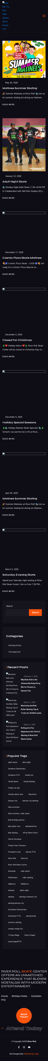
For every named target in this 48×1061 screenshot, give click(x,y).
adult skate (12, 762)
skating (11, 897)
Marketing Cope (31, 1054)
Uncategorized (14, 652)
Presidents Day (14, 852)
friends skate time (15, 794)
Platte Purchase (14, 839)
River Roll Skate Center (17, 865)
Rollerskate (12, 877)
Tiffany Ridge (13, 935)
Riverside (12, 871)
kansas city (12, 801)
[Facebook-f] (19, 1047)
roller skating (28, 877)
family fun (29, 775)
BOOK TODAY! (24, 1015)
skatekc (11, 890)
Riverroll (24, 858)
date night (26, 762)
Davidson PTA (14, 775)
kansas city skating (30, 801)
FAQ (3, 1000)
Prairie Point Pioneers (17, 845)
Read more (8, 105)
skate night (24, 890)
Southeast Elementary (17, 909)
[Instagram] (24, 1047)
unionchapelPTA (14, 941)
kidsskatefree (31, 826)
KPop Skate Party (30, 833)
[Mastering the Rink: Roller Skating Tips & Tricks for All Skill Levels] (12, 708)
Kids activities (14, 807)
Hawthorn (32, 794)
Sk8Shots (25, 884)
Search (9, 606)
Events (4, 996)
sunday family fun (15, 929)
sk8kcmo (12, 884)
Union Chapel (29, 935)
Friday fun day (14, 788)
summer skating (14, 922)
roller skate (25, 871)
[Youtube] (29, 1047)
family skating (29, 781)
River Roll (12, 858)
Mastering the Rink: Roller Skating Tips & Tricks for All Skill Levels (31, 709)
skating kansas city (16, 903)
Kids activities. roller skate (19, 813)
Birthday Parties (15, 645)
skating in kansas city (28, 897)
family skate (13, 781)
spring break (31, 916)
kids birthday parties (16, 820)
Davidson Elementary (16, 769)
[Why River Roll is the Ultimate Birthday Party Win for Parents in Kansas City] (12, 684)
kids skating (13, 833)
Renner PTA (31, 852)
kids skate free (14, 826)
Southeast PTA (14, 916)
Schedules (36, 996)
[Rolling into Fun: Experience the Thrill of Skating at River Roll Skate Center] (12, 732)
